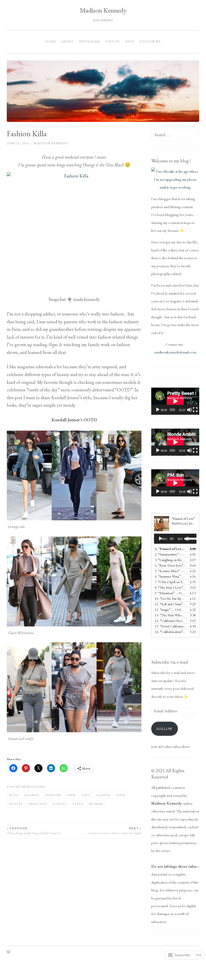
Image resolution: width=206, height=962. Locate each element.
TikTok (112, 41)
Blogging (36, 787)
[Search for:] (175, 134)
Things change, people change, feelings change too (34, 830)
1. (170, 548)
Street (60, 804)
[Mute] (189, 409)
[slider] (190, 538)
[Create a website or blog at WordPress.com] (8, 952)
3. (170, 560)
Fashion (53, 795)
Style (78, 804)
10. (170, 598)
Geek (71, 795)
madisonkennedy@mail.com (175, 352)
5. (170, 571)
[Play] (157, 409)
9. (170, 593)
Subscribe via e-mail (169, 662)
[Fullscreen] (195, 409)
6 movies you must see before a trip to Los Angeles (114, 830)
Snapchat (37, 804)
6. (170, 576)
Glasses (103, 795)
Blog (14, 795)
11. (170, 604)
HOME (50, 41)
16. (170, 631)
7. (170, 582)
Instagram (89, 41)
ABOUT (67, 41)
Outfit (16, 804)
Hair (121, 795)
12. (170, 609)
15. (170, 626)
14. (170, 620)
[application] (175, 401)
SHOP (130, 41)
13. (170, 615)
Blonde (31, 795)
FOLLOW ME (150, 41)
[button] (74, 475)
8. (170, 587)
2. (170, 554)
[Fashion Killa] (74, 232)
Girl (85, 795)
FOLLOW (164, 728)
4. (170, 565)
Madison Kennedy (103, 10)
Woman (96, 804)
